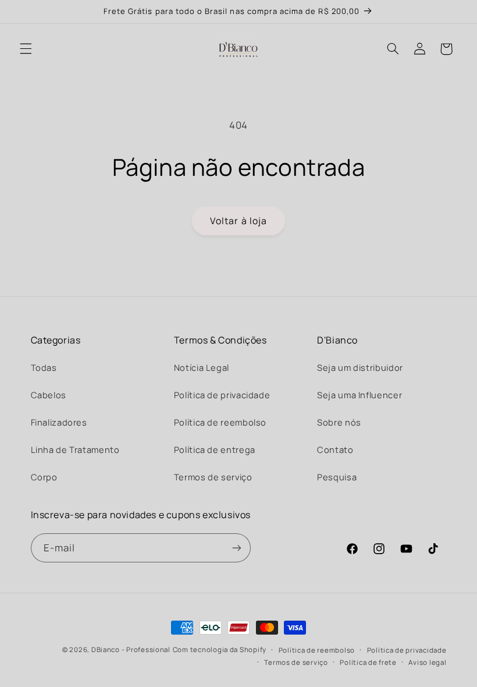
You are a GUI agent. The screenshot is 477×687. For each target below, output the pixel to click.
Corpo (44, 477)
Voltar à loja (238, 220)
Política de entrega (214, 449)
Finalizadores (59, 422)
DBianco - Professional (130, 649)
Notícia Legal (201, 367)
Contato (335, 449)
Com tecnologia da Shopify (219, 649)
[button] (25, 49)
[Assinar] (236, 547)
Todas (44, 367)
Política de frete (368, 662)
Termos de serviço (213, 477)
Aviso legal (427, 662)
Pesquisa (337, 477)
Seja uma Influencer (359, 395)
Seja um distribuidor (360, 367)
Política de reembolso (220, 422)
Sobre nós (339, 422)
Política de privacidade (222, 395)
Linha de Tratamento (75, 449)
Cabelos (48, 395)
